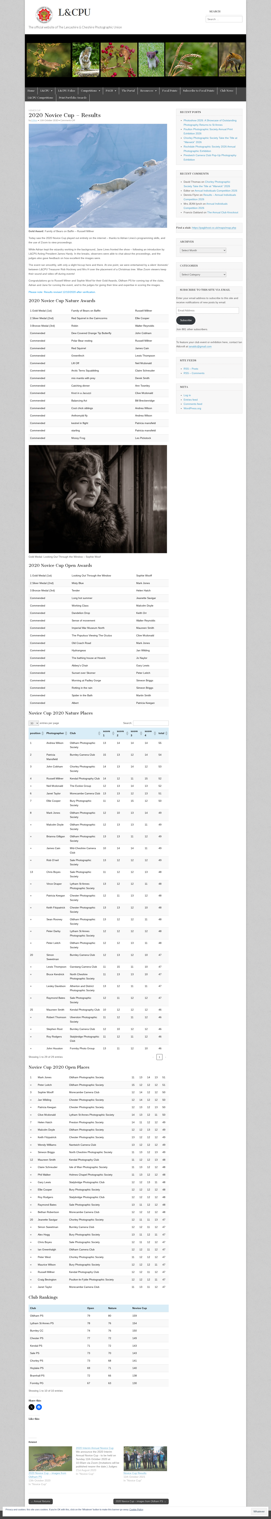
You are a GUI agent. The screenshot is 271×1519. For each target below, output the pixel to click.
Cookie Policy (136, 1509)
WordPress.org (192, 408)
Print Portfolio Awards (73, 97)
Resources (146, 90)
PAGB (109, 90)
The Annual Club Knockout (222, 212)
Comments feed (193, 403)
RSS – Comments (194, 373)
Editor (34, 120)
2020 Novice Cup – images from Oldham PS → (141, 1501)
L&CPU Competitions (40, 97)
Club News (226, 90)
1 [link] (159, 1057)
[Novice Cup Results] (145, 1458)
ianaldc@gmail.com (200, 346)
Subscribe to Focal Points (198, 90)
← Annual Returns (40, 1501)
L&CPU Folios (66, 90)
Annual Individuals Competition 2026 (216, 190)
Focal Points (169, 90)
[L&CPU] (93, 13)
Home (31, 90)
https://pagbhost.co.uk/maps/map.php (214, 227)
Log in (187, 395)
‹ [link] (153, 1057)
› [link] (165, 1057)
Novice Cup (34, 110)
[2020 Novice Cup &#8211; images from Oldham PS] (50, 1458)
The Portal (128, 90)
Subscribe (186, 320)
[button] (42, 733)
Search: (127, 723)
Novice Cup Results (135, 1473)
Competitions (89, 90)
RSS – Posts (191, 368)
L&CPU (44, 90)
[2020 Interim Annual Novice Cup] (99, 1461)
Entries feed (191, 399)
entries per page (49, 723)
